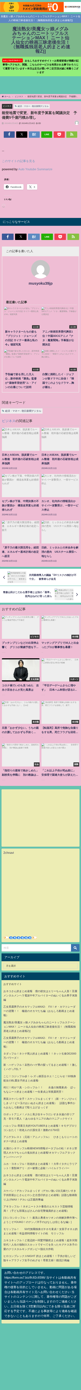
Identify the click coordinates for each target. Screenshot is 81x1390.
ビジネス (7, 106)
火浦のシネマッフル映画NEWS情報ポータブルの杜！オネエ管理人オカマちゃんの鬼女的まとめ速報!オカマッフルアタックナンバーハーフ (40, 1152)
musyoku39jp (41, 283)
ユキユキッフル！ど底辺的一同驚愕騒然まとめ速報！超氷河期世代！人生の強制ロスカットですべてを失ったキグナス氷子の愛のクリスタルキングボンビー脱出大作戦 (40, 1244)
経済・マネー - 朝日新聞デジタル (33, 106)
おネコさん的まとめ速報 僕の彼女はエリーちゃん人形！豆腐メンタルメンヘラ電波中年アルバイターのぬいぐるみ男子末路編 (40, 995)
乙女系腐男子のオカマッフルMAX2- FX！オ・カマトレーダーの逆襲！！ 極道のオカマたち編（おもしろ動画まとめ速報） (39, 1011)
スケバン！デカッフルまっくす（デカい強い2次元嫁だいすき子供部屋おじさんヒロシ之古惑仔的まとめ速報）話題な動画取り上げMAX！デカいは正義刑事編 (40, 1195)
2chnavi (8, 852)
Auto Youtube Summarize (35, 169)
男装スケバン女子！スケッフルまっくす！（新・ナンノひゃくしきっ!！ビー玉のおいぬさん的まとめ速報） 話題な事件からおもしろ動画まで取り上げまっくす (40, 1103)
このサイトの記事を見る (18, 160)
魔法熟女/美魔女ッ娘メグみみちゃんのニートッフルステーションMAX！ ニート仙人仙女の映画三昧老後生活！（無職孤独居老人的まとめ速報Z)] (39, 1026)
